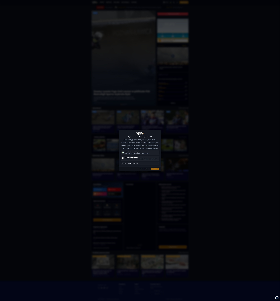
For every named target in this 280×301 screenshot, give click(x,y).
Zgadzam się (155, 168)
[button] (277, 298)
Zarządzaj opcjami (144, 168)
